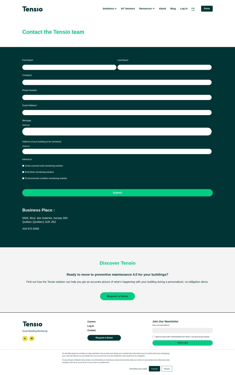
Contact (91, 330)
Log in (184, 8)
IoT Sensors (128, 8)
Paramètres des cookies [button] (138, 369)
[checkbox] (117, 172)
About (162, 8)
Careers (91, 321)
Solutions (108, 8)
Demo (207, 8)
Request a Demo (117, 296)
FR (193, 8)
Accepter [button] (154, 369)
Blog (173, 8)
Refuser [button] (167, 369)
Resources (145, 8)
